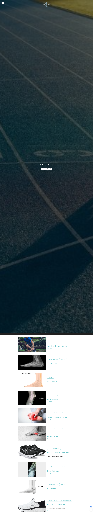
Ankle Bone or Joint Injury (53, 341)
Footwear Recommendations (42, 334)
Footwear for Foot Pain (53, 444)
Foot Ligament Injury (52, 428)
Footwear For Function (65, 444)
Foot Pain (33, 334)
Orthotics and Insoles (57, 334)
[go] (51, 168)
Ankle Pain (20, 334)
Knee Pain (50, 334)
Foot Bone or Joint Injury (53, 412)
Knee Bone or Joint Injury (53, 395)
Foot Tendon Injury (52, 432)
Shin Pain (64, 334)
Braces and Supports (27, 334)
